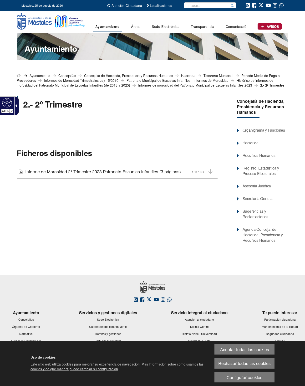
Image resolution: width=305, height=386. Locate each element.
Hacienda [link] (188, 75)
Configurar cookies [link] (244, 377)
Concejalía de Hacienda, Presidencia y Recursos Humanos (261, 106)
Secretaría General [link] (258, 198)
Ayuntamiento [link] (40, 75)
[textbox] (206, 5)
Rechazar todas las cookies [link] (244, 363)
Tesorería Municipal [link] (218, 75)
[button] (232, 5)
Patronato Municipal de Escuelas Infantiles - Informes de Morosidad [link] (178, 80)
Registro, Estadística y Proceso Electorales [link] (261, 170)
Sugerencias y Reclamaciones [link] (255, 214)
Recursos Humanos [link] (259, 155)
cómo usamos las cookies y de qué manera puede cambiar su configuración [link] (116, 366)
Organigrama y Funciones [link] (264, 130)
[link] (6, 102)
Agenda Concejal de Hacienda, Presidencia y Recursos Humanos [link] (263, 235)
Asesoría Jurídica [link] (257, 186)
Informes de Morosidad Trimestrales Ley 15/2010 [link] (81, 80)
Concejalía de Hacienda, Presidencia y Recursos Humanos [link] (128, 75)
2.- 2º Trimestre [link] (272, 85)
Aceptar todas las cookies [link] (244, 349)
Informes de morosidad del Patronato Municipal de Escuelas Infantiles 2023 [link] (195, 85)
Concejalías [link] (67, 75)
